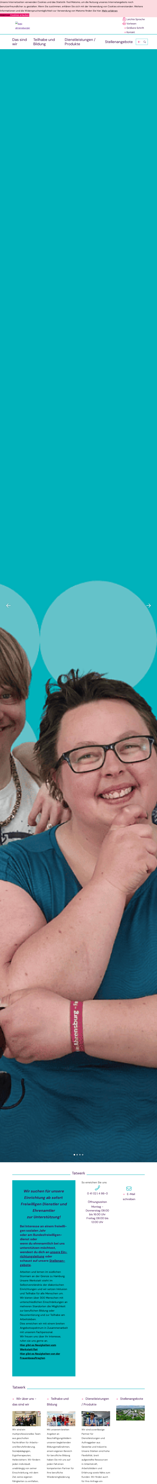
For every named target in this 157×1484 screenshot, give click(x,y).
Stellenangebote (119, 41)
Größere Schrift (135, 28)
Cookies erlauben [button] (19, 15)
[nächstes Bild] (148, 605)
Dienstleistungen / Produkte (80, 41)
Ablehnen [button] (5, 15)
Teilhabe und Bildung (44, 41)
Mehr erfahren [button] (110, 10)
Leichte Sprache (135, 19)
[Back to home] (24, 26)
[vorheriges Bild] (8, 605)
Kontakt (130, 32)
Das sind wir (19, 41)
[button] (142, 42)
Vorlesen (131, 23)
